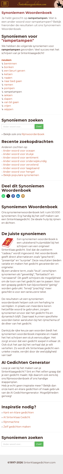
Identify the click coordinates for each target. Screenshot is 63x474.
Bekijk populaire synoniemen (21, 175)
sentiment (21, 157)
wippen (8, 109)
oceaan (19, 150)
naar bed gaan (13, 81)
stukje (18, 154)
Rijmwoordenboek (33, 134)
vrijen (7, 105)
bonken (9, 67)
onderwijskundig (25, 161)
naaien (8, 77)
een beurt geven (14, 70)
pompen (9, 88)
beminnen (10, 63)
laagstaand (21, 168)
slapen (8, 98)
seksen (8, 95)
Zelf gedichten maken (17, 426)
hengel (19, 171)
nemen (8, 84)
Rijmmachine (11, 421)
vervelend (21, 164)
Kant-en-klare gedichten (18, 412)
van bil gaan (11, 102)
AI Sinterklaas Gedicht (16, 417)
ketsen (8, 74)
